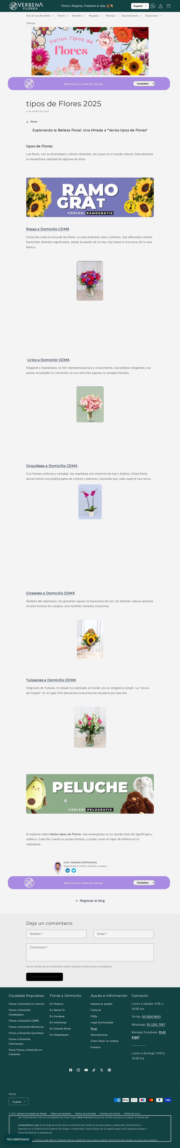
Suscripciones (99, 1034)
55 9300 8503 (151, 1016)
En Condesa (57, 1016)
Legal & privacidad (102, 1022)
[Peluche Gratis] (90, 813)
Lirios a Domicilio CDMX (48, 360)
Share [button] (33, 121)
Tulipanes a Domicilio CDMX (51, 680)
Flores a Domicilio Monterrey (26, 1026)
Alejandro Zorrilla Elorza (84, 862)
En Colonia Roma (60, 1028)
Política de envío (132, 1114)
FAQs (94, 1016)
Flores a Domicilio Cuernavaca (20, 1041)
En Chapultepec (59, 1034)
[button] (39, 15)
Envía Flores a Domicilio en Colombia (25, 1052)
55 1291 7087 (156, 1024)
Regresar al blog (92, 900)
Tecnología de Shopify (36, 1114)
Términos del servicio (109, 1114)
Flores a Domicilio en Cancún (26, 1003)
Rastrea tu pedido (101, 1003)
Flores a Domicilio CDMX (24, 1020)
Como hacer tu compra (104, 1040)
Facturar (96, 1010)
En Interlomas (58, 1022)
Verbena (21, 1114)
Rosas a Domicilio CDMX (47, 229)
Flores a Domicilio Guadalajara (20, 1012)
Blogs (94, 1028)
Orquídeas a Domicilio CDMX (51, 466)
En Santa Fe (57, 1010)
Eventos (95, 1047)
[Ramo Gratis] (90, 216)
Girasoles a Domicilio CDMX (50, 593)
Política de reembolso (61, 1114)
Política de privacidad (85, 1114)
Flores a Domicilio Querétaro (26, 1033)
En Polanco (56, 1003)
